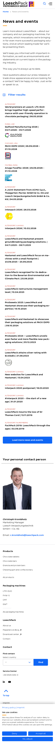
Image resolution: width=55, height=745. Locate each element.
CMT (5, 600)
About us (7, 625)
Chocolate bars (10, 561)
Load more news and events (27, 440)
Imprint (21, 707)
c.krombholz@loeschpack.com (27, 535)
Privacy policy (9, 707)
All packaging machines (13, 612)
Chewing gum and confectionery (18, 570)
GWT (5, 604)
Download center (11, 634)
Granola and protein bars (14, 565)
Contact (6, 639)
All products (8, 577)
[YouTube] (9, 682)
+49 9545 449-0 (10, 675)
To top (6, 695)
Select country (9, 657)
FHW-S (6, 595)
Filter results (17, 94)
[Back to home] (21, 4)
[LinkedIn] (4, 682)
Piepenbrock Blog (11, 630)
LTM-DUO (7, 591)
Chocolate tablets (11, 557)
